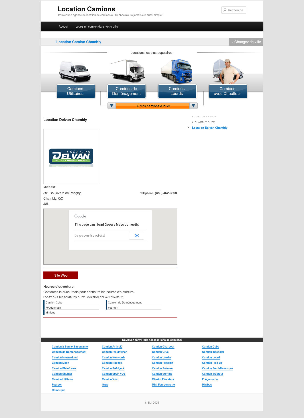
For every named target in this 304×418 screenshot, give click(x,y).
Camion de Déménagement (69, 352)
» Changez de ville (246, 41)
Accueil (63, 26)
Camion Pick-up (212, 363)
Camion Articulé (112, 346)
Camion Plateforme (64, 368)
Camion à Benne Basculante (70, 346)
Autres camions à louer (153, 105)
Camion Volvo (110, 379)
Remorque (58, 390)
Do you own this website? (90, 235)
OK (137, 235)
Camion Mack (60, 363)
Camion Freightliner (114, 352)
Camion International (65, 357)
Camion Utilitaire (62, 379)
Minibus (207, 384)
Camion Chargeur (163, 346)
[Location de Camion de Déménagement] (126, 98)
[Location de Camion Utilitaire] (75, 98)
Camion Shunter (62, 374)
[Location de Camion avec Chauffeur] (228, 98)
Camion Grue (160, 352)
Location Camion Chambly (78, 41)
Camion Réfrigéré (113, 368)
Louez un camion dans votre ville (96, 26)
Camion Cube (210, 346)
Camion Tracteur (212, 374)
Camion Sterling (162, 374)
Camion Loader (161, 357)
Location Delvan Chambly (209, 127)
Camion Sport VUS (114, 374)
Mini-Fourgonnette (163, 384)
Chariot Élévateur (163, 379)
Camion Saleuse (162, 368)
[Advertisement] (143, 156)
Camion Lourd (211, 357)
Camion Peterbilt (162, 363)
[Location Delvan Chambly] (71, 183)
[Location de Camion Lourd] (177, 98)
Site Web (60, 275)
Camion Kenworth (113, 357)
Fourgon (57, 384)
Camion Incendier (213, 352)
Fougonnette (210, 379)
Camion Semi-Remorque (217, 368)
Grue (105, 384)
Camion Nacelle (112, 363)
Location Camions (86, 8)
